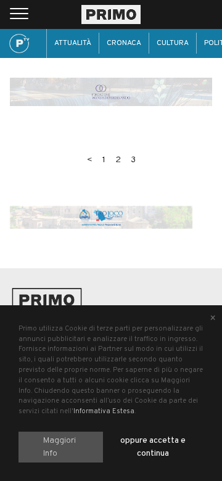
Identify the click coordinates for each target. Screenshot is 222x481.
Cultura (173, 43)
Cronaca (124, 43)
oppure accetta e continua (153, 447)
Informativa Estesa (103, 411)
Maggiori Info (59, 447)
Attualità (72, 43)
